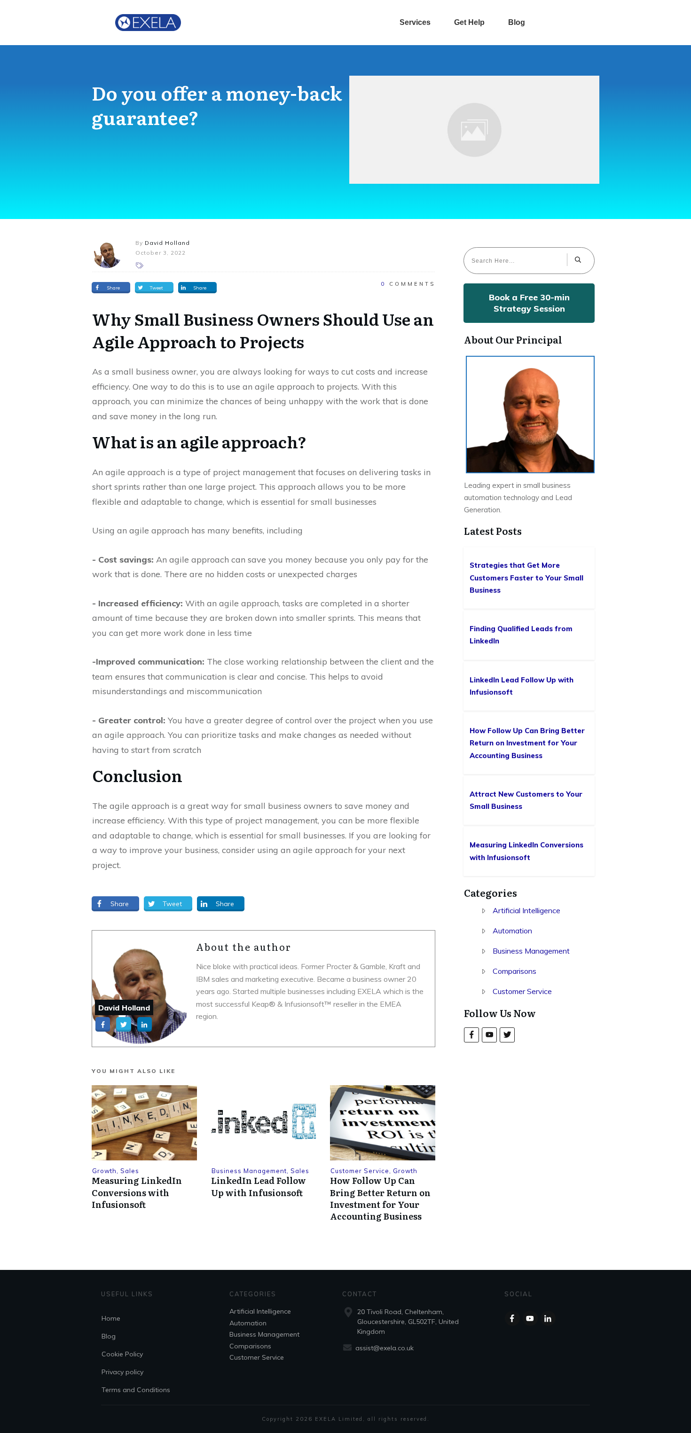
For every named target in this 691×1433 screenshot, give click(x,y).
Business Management (249, 1171)
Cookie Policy (122, 1354)
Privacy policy (122, 1372)
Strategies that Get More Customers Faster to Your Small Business (529, 578)
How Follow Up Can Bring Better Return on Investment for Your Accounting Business (380, 1198)
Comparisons (514, 971)
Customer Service (359, 1171)
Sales (129, 1171)
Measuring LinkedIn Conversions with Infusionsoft (137, 1192)
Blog (109, 1336)
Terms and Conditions (136, 1390)
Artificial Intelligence (526, 910)
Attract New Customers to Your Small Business (529, 800)
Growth (104, 1171)
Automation (512, 930)
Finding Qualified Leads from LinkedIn (529, 635)
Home (111, 1318)
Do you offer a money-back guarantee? (217, 104)
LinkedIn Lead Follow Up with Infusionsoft (258, 1186)
